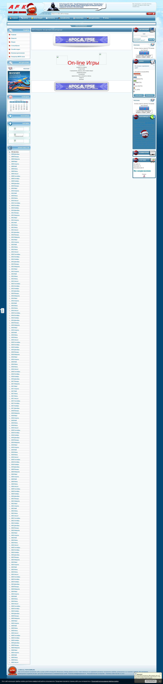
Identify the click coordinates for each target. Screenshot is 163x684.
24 (11, 109)
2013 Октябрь (15, 286)
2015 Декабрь (15, 349)
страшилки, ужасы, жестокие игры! (81, 71)
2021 (146, 147)
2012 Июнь (14, 247)
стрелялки (81, 65)
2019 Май (14, 449)
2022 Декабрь (15, 555)
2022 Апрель (15, 535)
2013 (148, 143)
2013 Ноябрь (15, 288)
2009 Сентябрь (15, 176)
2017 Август (14, 398)
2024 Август (14, 603)
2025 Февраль (15, 618)
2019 (139, 147)
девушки (148, 135)
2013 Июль (14, 278)
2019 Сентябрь (15, 459)
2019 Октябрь (15, 462)
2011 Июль (14, 227)
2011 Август (14, 230)
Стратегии (138, 141)
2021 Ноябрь (15, 523)
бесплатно (146, 127)
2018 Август (14, 427)
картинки (149, 133)
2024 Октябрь (15, 608)
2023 (153, 147)
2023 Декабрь (15, 584)
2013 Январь (15, 264)
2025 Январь (15, 616)
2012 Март (14, 239)
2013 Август (14, 281)
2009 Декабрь (15, 183)
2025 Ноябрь (15, 640)
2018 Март (14, 415)
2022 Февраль (15, 530)
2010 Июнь (14, 195)
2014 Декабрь (15, 320)
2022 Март (14, 533)
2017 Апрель (15, 388)
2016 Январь (15, 352)
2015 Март (14, 327)
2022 (149, 147)
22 (24, 107)
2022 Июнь (14, 540)
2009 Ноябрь (15, 181)
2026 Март (14, 650)
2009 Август (14, 173)
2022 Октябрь (15, 550)
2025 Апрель (15, 623)
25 (13, 109)
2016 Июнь (14, 364)
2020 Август (14, 486)
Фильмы (149, 130)
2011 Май (14, 222)
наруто (81, 77)
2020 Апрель (15, 476)
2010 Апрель (15, 190)
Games (141, 145)
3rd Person (147, 139)
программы (143, 133)
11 (13, 106)
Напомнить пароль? (139, 40)
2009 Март (14, 161)
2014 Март (14, 298)
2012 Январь (15, 234)
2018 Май (14, 420)
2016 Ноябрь (15, 376)
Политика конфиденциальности (77, 673)
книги (149, 123)
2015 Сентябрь (15, 342)
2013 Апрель (15, 271)
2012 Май (14, 244)
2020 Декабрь (15, 496)
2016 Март (14, 357)
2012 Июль (14, 249)
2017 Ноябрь (15, 405)
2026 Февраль (15, 647)
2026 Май (14, 655)
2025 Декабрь (15, 642)
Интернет (149, 125)
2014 (136, 145)
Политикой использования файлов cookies (105, 681)
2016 (148, 145)
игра (152, 139)
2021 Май (14, 508)
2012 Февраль (15, 237)
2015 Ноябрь (15, 347)
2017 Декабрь (15, 408)
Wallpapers (137, 135)
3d (141, 135)
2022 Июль (14, 542)
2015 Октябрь (15, 344)
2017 (151, 145)
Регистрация (137, 39)
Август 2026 (18, 100)
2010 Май (14, 193)
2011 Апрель (15, 220)
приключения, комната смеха (81, 76)
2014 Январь (15, 293)
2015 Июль (14, 337)
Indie (139, 143)
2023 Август (14, 574)
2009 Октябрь (15, 178)
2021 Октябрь (15, 520)
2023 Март (14, 562)
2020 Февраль (15, 471)
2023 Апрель (15, 564)
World (152, 135)
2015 (144, 145)
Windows (143, 125)
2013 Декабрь (15, 291)
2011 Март (14, 217)
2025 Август (14, 633)
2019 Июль (14, 454)
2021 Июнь (14, 511)
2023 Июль (14, 572)
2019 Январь (15, 440)
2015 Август (14, 340)
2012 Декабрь (15, 261)
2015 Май (14, 332)
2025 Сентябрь (15, 635)
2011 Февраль (15, 215)
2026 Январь (15, 645)
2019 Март (14, 445)
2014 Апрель (15, 300)
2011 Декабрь (15, 232)
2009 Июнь (14, 168)
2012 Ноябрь (15, 259)
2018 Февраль (15, 413)
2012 (137, 133)
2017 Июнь (14, 393)
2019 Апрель (15, 447)
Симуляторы (150, 131)
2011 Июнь (14, 225)
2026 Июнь (14, 657)
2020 (142, 147)
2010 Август (14, 200)
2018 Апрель (15, 418)
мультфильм (143, 121)
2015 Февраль (15, 325)
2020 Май (14, 479)
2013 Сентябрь (15, 283)
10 (11, 106)
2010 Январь (15, 186)
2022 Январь (15, 528)
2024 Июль (14, 601)
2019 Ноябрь (15, 464)
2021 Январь (15, 498)
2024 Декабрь (15, 613)
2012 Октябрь (15, 256)
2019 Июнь (14, 452)
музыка (137, 123)
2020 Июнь (14, 481)
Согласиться (150, 681)
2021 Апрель (15, 506)
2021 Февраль (15, 501)
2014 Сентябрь (15, 313)
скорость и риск (81, 67)
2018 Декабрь (15, 437)
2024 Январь (15, 586)
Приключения (139, 139)
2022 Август (14, 545)
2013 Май (14, 274)
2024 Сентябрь (15, 606)
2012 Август (14, 252)
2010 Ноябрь (15, 208)
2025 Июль (14, 630)
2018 (135, 147)
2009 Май (14, 166)
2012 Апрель (15, 242)
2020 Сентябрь (15, 489)
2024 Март (14, 591)
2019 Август (14, 457)
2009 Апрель (15, 164)
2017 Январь (15, 381)
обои (143, 135)
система (142, 129)
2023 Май (14, 567)
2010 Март (14, 188)
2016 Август (14, 369)
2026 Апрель (15, 652)
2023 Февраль (15, 559)
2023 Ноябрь (15, 581)
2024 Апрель (15, 594)
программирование (140, 131)
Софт (138, 125)
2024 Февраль (15, 589)
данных (139, 137)
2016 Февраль (15, 354)
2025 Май (14, 625)
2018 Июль (14, 425)
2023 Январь (15, 557)
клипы (143, 123)
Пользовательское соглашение (96, 673)
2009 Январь (15, 156)
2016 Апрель (15, 359)
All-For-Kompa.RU (28, 669)
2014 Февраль (15, 296)
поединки (81, 74)
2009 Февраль (15, 159)
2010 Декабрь (15, 210)
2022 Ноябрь (15, 552)
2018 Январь (15, 410)
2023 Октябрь (15, 579)
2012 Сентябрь (15, 254)
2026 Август (14, 662)
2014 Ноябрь (15, 318)
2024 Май (14, 596)
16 (26, 106)
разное (152, 143)
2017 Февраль (15, 383)
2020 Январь (15, 469)
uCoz (123, 673)
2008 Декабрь (15, 154)
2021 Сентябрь (15, 518)
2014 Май (14, 303)
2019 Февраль (15, 442)
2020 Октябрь (15, 491)
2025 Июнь (14, 628)
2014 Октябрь (15, 315)
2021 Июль (14, 513)
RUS (135, 137)
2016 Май (14, 361)
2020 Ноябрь (15, 493)
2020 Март (14, 474)
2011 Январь (15, 212)
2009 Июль (14, 171)
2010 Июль (14, 198)
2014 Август (14, 310)
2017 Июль (14, 396)
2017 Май (14, 391)
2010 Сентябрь (15, 203)
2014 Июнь (14, 305)
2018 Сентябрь (15, 430)
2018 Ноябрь (15, 435)
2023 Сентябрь (15, 576)
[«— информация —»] (144, 176)
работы (151, 127)
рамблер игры (81, 72)
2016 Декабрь (15, 379)
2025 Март (14, 620)
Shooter (143, 137)
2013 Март (14, 269)
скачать (139, 127)
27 (19, 109)
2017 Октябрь (15, 403)
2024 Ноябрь (15, 611)
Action (138, 130)
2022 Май (14, 537)
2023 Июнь (14, 569)
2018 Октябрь (15, 432)
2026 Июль (14, 660)
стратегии (81, 69)
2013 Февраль (15, 266)
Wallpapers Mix (150, 137)
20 (19, 107)
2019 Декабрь (15, 467)
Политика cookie (110, 673)
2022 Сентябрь (15, 547)
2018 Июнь (14, 423)
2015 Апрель (15, 330)
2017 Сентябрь (15, 401)
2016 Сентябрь (15, 371)
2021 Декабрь (15, 525)
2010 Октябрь (15, 205)
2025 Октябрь (15, 638)
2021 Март (14, 503)
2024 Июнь (14, 598)
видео (137, 121)
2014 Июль (14, 308)
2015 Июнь (14, 335)
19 (16, 107)
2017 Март (14, 386)
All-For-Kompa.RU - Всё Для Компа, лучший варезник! (47, 30)
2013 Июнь (14, 276)
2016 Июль (14, 366)
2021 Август (14, 515)
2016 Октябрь (15, 374)
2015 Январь (15, 322)
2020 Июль (14, 484)
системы (143, 143)
